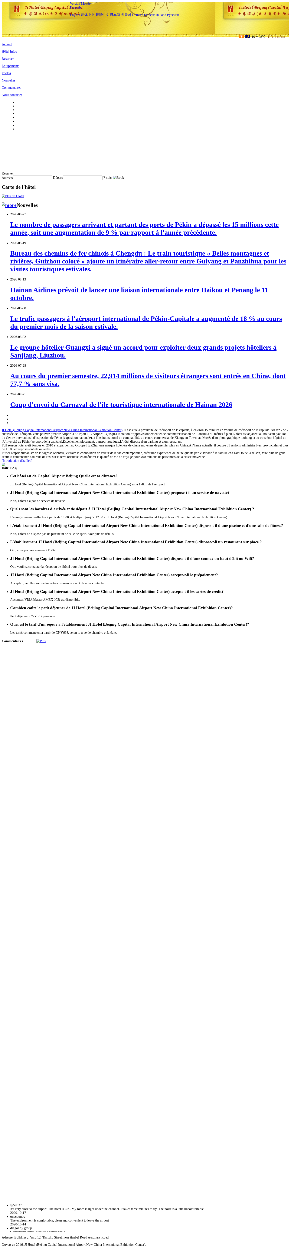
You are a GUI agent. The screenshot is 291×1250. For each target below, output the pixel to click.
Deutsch (137, 15)
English (75, 15)
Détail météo (276, 37)
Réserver (8, 58)
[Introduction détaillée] (17, 460)
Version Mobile (80, 3)
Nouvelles (8, 80)
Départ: (58, 177)
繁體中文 (102, 15)
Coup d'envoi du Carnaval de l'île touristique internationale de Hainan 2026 (121, 404)
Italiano (161, 15)
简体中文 (88, 15)
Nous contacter (12, 95)
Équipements (10, 66)
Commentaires (11, 87)
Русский (173, 15)
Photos (6, 73)
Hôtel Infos (9, 51)
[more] (9, 205)
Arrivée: (7, 177)
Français (75, 7)
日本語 (115, 15)
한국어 (126, 15)
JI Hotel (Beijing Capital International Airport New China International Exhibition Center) (62, 430)
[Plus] (41, 641)
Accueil (7, 44)
